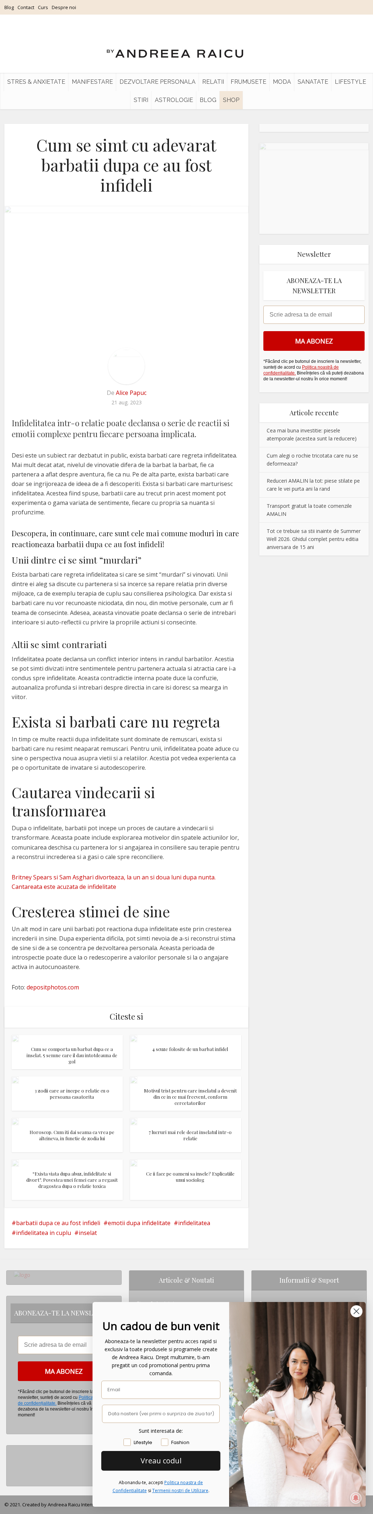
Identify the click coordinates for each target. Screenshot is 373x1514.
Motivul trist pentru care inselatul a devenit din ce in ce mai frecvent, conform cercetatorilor (190, 1096)
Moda (282, 81)
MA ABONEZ (314, 341)
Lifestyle (350, 81)
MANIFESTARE (92, 81)
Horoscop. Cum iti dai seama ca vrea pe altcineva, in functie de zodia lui (72, 1135)
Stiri (141, 100)
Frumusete (248, 81)
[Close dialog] (356, 1311)
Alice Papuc (131, 393)
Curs (43, 7)
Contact (25, 7)
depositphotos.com (53, 987)
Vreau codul (161, 1461)
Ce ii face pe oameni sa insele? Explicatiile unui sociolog (190, 1176)
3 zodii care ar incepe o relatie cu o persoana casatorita (72, 1093)
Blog (9, 7)
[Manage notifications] (356, 1498)
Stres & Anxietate (36, 81)
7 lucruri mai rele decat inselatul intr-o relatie (190, 1135)
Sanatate (313, 81)
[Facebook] (16, 1462)
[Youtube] (16, 1474)
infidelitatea (194, 1223)
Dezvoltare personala (157, 81)
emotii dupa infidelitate (139, 1223)
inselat (88, 1233)
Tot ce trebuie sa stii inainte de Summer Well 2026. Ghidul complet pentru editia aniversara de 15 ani (314, 538)
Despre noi (64, 7)
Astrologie (174, 100)
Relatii (213, 81)
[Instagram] (16, 1451)
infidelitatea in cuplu (43, 1233)
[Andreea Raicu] (175, 47)
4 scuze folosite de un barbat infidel (190, 1049)
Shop (231, 100)
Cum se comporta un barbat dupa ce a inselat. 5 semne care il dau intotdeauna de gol (72, 1055)
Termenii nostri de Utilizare (180, 1490)
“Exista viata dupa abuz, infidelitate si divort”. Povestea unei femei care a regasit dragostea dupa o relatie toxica (72, 1179)
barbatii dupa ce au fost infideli (58, 1223)
